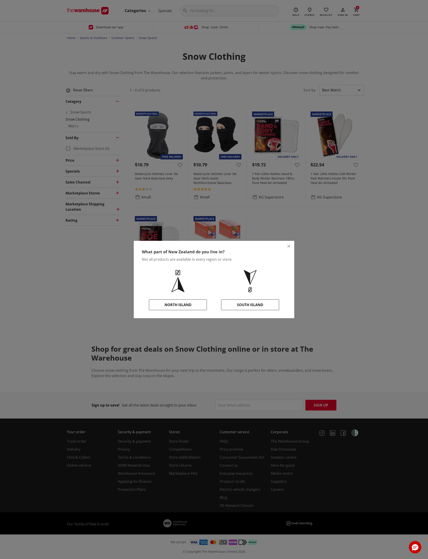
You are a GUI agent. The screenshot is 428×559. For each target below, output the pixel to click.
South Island (250, 304)
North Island (178, 304)
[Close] (289, 246)
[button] (415, 547)
